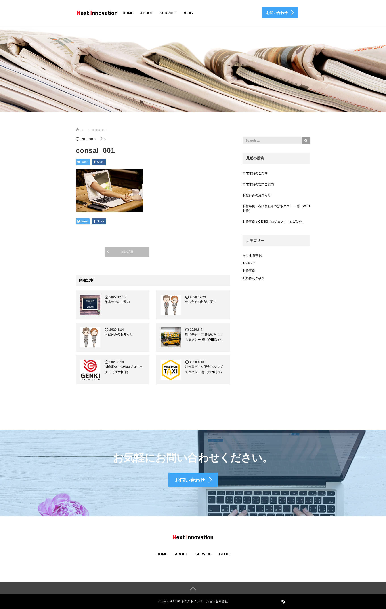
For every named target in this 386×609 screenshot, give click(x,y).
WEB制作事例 (252, 255)
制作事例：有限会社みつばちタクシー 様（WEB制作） (276, 208)
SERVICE (168, 13)
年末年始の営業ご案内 (200, 302)
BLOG (188, 13)
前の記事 (127, 252)
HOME (128, 13)
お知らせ (249, 263)
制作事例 (249, 270)
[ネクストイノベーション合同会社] (97, 12)
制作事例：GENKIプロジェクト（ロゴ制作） (274, 221)
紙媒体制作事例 (253, 278)
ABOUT (146, 13)
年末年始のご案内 (117, 302)
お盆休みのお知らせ (119, 334)
